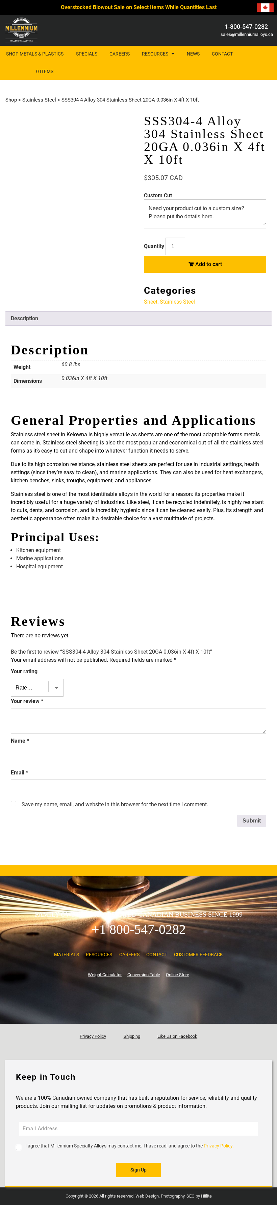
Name (20, 741)
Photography (172, 1196)
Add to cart (208, 264)
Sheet (150, 302)
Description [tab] (24, 318)
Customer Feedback (198, 954)
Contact (222, 54)
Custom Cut (158, 195)
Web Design (147, 1196)
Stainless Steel (39, 100)
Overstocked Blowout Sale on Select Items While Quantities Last (139, 7)
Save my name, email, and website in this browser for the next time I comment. (115, 804)
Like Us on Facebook (177, 1036)
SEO (190, 1196)
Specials (86, 54)
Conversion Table (143, 974)
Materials (66, 954)
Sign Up (138, 1170)
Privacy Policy (93, 1036)
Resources (155, 54)
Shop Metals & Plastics (35, 54)
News (193, 54)
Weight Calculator (105, 974)
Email (19, 772)
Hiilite (206, 1196)
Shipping (132, 1036)
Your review (27, 701)
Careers (119, 54)
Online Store (177, 974)
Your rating (24, 671)
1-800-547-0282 (246, 26)
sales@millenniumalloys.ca (246, 34)
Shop (11, 100)
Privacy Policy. (219, 1145)
